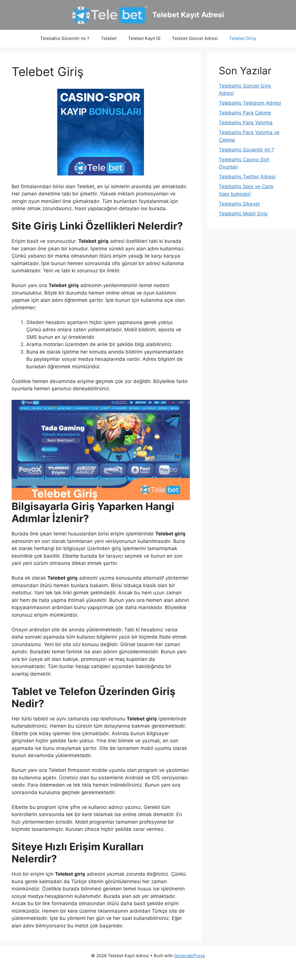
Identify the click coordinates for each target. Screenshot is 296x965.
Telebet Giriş (242, 38)
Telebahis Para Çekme (245, 113)
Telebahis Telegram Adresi (250, 103)
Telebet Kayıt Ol (144, 38)
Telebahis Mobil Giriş (243, 214)
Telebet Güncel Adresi (195, 38)
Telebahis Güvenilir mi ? (64, 38)
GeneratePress (189, 955)
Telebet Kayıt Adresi (188, 14)
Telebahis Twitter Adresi (247, 177)
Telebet (108, 38)
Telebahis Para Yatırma (246, 122)
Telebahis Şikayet (239, 204)
